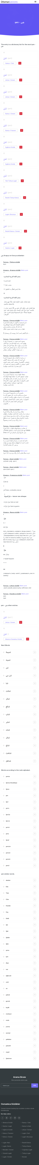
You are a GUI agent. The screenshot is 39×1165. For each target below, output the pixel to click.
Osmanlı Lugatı (7, 1153)
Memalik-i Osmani (7, 1149)
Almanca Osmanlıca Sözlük (13, 639)
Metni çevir (24, 270)
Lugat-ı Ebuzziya (10, 214)
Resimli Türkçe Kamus (12, 197)
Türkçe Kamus (26, 1146)
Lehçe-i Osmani (10, 80)
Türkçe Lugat (26, 1153)
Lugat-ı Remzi (6, 1146)
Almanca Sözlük (7, 1122)
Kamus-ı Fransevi (10, 130)
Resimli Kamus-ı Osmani (12, 231)
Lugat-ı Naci (6, 1142)
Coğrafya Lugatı (27, 1149)
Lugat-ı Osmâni (7, 1157)
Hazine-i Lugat (9, 248)
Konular (24, 1157)
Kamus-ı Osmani (10, 113)
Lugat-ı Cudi (26, 1133)
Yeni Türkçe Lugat (11, 181)
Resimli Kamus (26, 1142)
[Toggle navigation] (35, 2)
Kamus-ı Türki (9, 63)
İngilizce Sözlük (10, 147)
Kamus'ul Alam (26, 1126)
